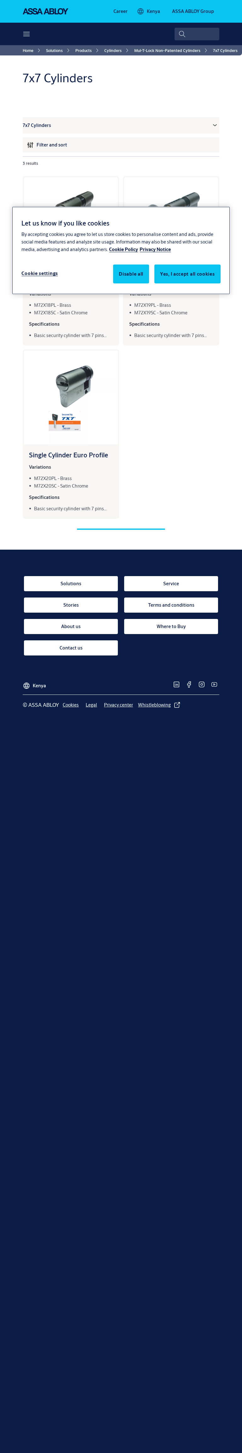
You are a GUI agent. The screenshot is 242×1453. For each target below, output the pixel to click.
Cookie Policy (123, 249)
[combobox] (197, 34)
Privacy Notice (155, 249)
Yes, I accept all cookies (187, 274)
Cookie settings (39, 273)
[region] (121, 251)
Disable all (131, 274)
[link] (120, 11)
